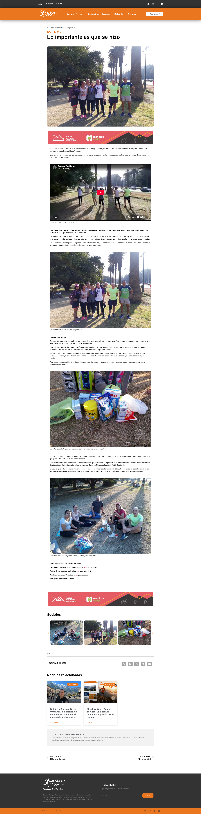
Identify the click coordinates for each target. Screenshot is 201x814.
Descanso (106, 14)
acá (85, 567)
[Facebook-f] (154, 811)
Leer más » (54, 722)
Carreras (70, 14)
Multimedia (118, 14)
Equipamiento (93, 14)
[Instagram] (150, 811)
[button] (143, 4)
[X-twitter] (145, 811)
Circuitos (80, 14)
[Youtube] (159, 811)
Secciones (132, 14)
